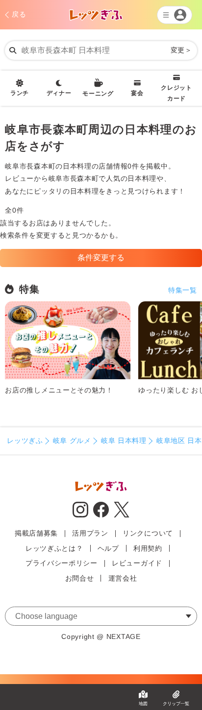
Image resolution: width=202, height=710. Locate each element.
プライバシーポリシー (61, 563)
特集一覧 (182, 290)
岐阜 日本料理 (124, 440)
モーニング (98, 93)
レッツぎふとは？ (54, 548)
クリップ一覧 (176, 703)
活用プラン (90, 533)
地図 (143, 703)
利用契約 (147, 548)
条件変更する (101, 257)
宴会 (137, 93)
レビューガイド (137, 563)
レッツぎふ (25, 440)
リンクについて (148, 533)
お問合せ (79, 578)
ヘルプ (108, 548)
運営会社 (122, 578)
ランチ (19, 93)
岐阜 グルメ (72, 440)
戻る (19, 14)
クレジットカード (176, 93)
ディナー (59, 93)
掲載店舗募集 (36, 533)
